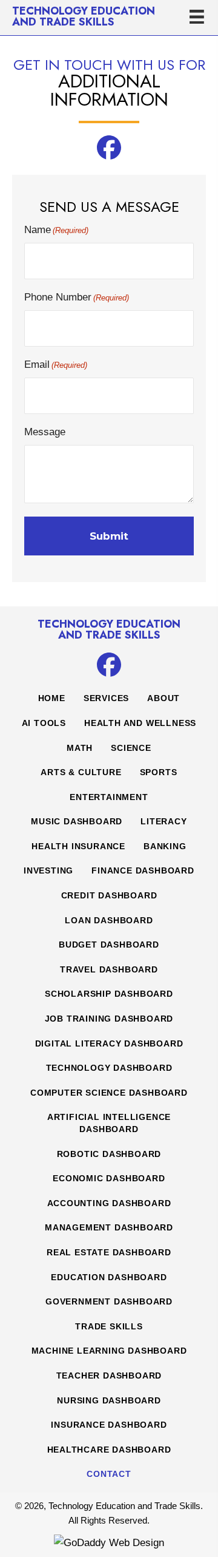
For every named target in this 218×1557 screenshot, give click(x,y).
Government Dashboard (109, 1301)
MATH (80, 748)
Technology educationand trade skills (83, 16)
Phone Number (76, 297)
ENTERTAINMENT (109, 797)
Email (55, 364)
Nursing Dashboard (109, 1400)
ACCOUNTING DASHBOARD (109, 1203)
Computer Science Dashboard (109, 1092)
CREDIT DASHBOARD (109, 895)
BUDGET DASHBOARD (109, 944)
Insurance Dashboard (109, 1425)
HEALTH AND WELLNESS (140, 723)
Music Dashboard (76, 821)
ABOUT (163, 698)
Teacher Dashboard (109, 1375)
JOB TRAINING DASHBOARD (109, 1018)
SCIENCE (131, 748)
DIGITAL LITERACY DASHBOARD (109, 1043)
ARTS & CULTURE (81, 772)
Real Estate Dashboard (109, 1252)
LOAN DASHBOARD (109, 920)
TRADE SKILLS (109, 1326)
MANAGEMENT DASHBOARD (109, 1227)
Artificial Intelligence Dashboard (109, 1123)
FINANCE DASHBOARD (142, 870)
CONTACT (109, 1474)
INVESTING (48, 870)
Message (44, 432)
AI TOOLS (44, 723)
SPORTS (158, 772)
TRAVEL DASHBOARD (109, 969)
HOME (51, 698)
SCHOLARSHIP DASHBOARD (109, 994)
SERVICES (106, 698)
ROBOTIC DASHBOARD (109, 1154)
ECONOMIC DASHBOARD (109, 1178)
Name (56, 230)
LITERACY (163, 821)
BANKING (165, 846)
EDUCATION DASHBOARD (109, 1277)
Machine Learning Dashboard (109, 1350)
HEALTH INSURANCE (78, 846)
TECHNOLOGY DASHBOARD (109, 1068)
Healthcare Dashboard (109, 1449)
